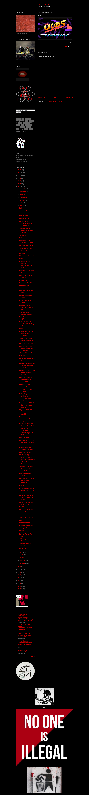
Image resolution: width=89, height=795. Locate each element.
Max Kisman (23, 507)
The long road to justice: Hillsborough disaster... (26, 230)
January (22, 563)
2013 (19, 575)
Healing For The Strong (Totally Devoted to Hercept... (27, 372)
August (22, 200)
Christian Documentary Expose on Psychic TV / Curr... (27, 365)
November (23, 191)
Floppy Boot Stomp (24, 633)
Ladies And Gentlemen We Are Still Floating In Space (26, 324)
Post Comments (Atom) (54, 101)
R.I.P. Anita (22, 356)
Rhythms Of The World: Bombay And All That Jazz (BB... (27, 412)
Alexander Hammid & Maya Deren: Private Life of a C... (26, 469)
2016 (19, 566)
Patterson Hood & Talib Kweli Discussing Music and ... (27, 405)
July (21, 203)
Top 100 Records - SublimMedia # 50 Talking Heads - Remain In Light (25, 618)
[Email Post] (68, 46)
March (22, 557)
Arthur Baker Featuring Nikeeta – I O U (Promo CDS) (25, 644)
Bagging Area (22, 650)
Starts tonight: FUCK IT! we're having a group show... (26, 223)
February (23, 560)
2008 (19, 589)
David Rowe (23, 548)
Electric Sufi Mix (24, 384)
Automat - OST (24, 218)
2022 (19, 172)
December (23, 189)
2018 (19, 184)
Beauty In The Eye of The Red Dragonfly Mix (26, 307)
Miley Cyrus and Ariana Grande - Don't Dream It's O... (27, 490)
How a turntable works (26, 452)
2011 (19, 580)
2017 (19, 186)
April (21, 555)
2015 (19, 569)
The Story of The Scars (26, 517)
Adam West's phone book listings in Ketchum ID (26, 379)
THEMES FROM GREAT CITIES (25, 625)
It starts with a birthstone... (22, 614)
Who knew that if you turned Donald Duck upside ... (26, 512)
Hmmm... (22, 530)
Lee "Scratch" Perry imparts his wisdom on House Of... (26, 348)
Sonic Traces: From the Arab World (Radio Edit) (27, 419)
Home (56, 97)
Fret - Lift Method (24, 437)
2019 (19, 181)
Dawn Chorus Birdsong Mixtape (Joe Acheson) (27, 333)
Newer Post (41, 97)
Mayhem (22, 485)
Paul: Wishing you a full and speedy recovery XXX (27, 442)
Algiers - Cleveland (25, 353)
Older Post (69, 97)
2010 (19, 583)
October (22, 194)
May (21, 552)
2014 (19, 572)
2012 (19, 577)
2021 (19, 175)
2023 (19, 170)
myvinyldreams (23, 641)
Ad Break (22, 253)
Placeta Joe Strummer (24, 652)
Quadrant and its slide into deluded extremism (26, 480)
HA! (39, 15)
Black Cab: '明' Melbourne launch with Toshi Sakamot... (27, 457)
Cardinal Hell (23, 215)
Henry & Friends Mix (26, 343)
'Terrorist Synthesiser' (26, 256)
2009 (19, 586)
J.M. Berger (23, 280)
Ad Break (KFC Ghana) (26, 245)
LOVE (21, 258)
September (23, 197)
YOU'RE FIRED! (24, 523)
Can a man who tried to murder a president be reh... (26, 497)
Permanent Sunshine (26, 283)
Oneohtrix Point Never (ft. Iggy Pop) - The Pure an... (26, 389)
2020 (19, 178)
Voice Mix (22, 235)
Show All (33, 656)
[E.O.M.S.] (45, 4)
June (21, 205)
